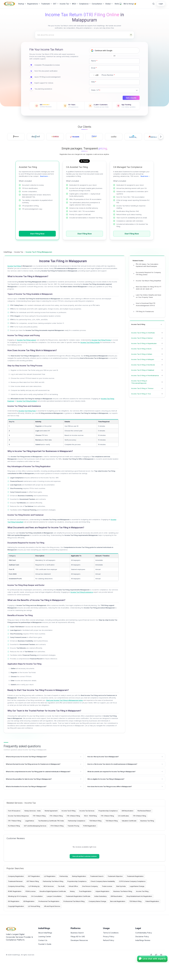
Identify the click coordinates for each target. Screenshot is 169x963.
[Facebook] (151, 955)
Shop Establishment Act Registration (139, 896)
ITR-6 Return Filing (56, 826)
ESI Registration (28, 901)
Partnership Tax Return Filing (53, 881)
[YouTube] (161, 955)
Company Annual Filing (16, 886)
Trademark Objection (115, 876)
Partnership (64, 876)
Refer (117, 4)
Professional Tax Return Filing (73, 901)
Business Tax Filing (147, 821)
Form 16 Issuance (14, 811)
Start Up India (121, 886)
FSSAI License (31, 891)
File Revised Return (144, 811)
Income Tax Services (87, 811)
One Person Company (90, 886)
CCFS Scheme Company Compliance (132, 881)
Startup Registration (79, 876)
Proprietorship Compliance (108, 811)
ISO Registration (13, 901)
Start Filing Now (37, 234)
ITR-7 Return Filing (14, 821)
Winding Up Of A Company (17, 896)
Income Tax (64, 4)
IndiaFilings (8, 252)
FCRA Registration (89, 826)
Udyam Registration (102, 891)
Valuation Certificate (129, 821)
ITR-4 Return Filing (73, 816)
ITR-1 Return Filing (39, 816)
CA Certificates (123, 816)
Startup (21, 4)
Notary (72, 891)
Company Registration (16, 876)
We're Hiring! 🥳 (129, 4)
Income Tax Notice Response (18, 816)
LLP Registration (49, 876)
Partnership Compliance (76, 821)
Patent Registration (152, 901)
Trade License (107, 886)
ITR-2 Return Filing (56, 816)
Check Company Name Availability (103, 881)
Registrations (32, 4)
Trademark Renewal (15, 881)
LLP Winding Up (34, 886)
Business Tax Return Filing (122, 891)
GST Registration (34, 876)
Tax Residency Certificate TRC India (51, 821)
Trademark (45, 4)
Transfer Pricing (73, 826)
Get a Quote (131, 98)
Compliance (84, 4)
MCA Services (49, 886)
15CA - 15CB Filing (90, 816)
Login (161, 4)
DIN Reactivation (127, 811)
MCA (74, 4)
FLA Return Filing (14, 826)
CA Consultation (37, 896)
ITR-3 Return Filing (107, 816)
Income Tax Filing (142, 891)
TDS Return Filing (95, 821)
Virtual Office (73, 886)
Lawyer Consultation (54, 896)
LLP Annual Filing (34, 906)
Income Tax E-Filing (68, 811)
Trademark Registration (135, 876)
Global (108, 4)
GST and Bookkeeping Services (35, 826)
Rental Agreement (51, 811)
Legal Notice (29, 821)
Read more (44, 176)
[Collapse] (161, 324)
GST (54, 4)
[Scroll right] (160, 136)
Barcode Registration (117, 901)
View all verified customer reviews (84, 856)
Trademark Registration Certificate (78, 896)
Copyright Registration (16, 906)
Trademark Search (96, 876)
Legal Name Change (137, 886)
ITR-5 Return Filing (139, 816)
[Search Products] (153, 4)
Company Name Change (97, 901)
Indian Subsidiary (100, 896)
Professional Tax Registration (49, 901)
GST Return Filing (33, 881)
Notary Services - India (32, 811)
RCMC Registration (14, 891)
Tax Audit (61, 886)
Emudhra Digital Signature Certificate (53, 891)
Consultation (97, 4)
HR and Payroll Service (52, 906)
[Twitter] (156, 955)
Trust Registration (85, 891)
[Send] (131, 35)
